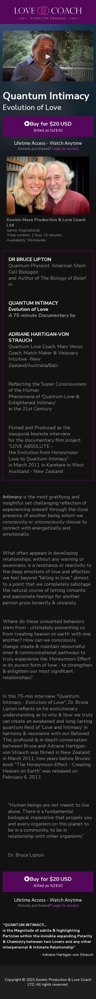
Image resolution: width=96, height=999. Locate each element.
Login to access (65, 148)
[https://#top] (48, 185)
